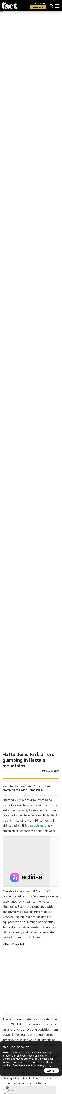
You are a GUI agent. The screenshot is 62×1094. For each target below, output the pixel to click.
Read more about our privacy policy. (32, 1065)
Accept (51, 1070)
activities (36, 825)
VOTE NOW (38, 7)
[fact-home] (10, 5)
